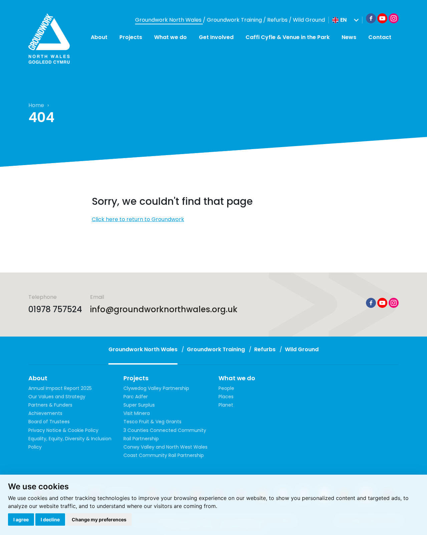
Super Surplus (139, 405)
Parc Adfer (135, 396)
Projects (130, 37)
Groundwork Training (235, 20)
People (226, 388)
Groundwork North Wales (169, 20)
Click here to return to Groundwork (138, 219)
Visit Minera (136, 413)
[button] (345, 20)
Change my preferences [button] (99, 519)
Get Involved (216, 37)
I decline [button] (50, 519)
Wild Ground (309, 20)
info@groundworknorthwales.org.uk (164, 309)
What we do (170, 37)
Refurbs (278, 20)
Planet (226, 405)
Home (36, 105)
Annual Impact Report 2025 (60, 388)
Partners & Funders (50, 405)
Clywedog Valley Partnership (156, 388)
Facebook (371, 18)
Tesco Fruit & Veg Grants (152, 421)
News (349, 37)
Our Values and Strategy (56, 396)
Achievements (45, 413)
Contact (379, 37)
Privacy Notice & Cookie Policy (63, 430)
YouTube (382, 18)
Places (226, 396)
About (99, 37)
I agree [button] (21, 519)
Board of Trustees (49, 421)
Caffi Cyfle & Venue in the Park (288, 37)
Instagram (394, 18)
